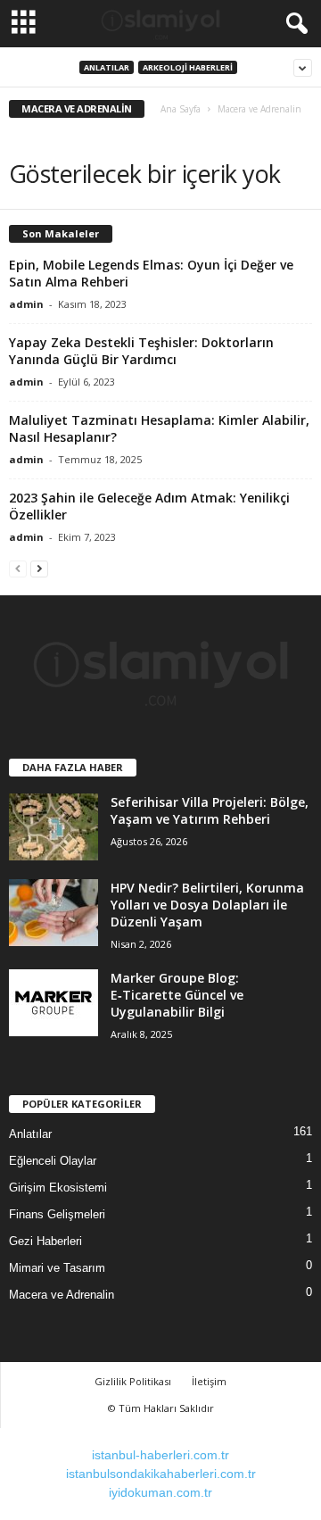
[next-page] (39, 568)
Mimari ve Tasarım (57, 1268)
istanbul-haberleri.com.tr (160, 1455)
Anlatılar (106, 67)
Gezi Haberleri (45, 1241)
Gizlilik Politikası (133, 1381)
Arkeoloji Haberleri (188, 67)
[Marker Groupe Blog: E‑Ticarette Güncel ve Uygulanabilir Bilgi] (53, 1002)
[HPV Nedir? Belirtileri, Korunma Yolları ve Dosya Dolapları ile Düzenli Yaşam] (53, 912)
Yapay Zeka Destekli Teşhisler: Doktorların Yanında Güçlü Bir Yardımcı (141, 351)
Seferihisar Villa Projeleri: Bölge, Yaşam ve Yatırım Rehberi (210, 810)
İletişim (209, 1381)
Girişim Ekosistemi (58, 1187)
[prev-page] (18, 568)
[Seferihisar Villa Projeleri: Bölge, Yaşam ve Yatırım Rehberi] (53, 826)
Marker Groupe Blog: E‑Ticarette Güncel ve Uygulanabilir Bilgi (177, 994)
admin (26, 304)
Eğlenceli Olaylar (52, 1160)
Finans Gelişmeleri (57, 1214)
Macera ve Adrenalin (61, 1294)
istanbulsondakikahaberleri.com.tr (161, 1473)
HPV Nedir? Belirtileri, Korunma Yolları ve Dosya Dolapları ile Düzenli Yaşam (207, 904)
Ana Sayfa (180, 109)
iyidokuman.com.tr (160, 1492)
